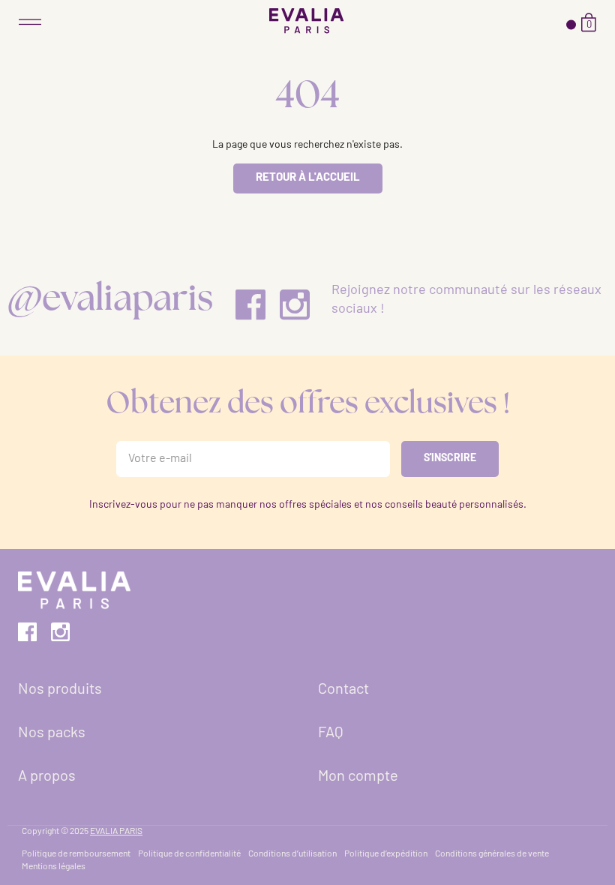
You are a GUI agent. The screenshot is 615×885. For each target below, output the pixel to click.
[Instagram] (295, 305)
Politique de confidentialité (189, 854)
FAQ (331, 733)
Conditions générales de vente (492, 854)
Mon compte (358, 777)
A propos (47, 777)
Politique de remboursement (76, 854)
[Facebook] (251, 305)
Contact (343, 690)
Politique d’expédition (386, 854)
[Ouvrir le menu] (30, 22)
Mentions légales (54, 867)
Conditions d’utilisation (292, 854)
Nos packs (52, 733)
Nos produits (60, 690)
